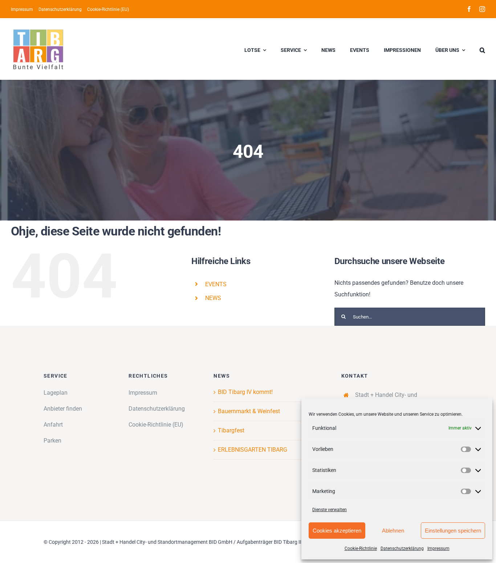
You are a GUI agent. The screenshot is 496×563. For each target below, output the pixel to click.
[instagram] (482, 9)
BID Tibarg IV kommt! (245, 392)
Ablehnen (393, 530)
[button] (482, 49)
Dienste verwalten (329, 509)
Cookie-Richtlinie (361, 548)
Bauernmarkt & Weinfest (249, 411)
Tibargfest (231, 430)
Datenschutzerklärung (402, 548)
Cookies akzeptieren (337, 530)
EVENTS (216, 284)
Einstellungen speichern (453, 530)
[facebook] (469, 9)
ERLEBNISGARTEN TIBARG (252, 449)
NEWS (213, 298)
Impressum (438, 548)
